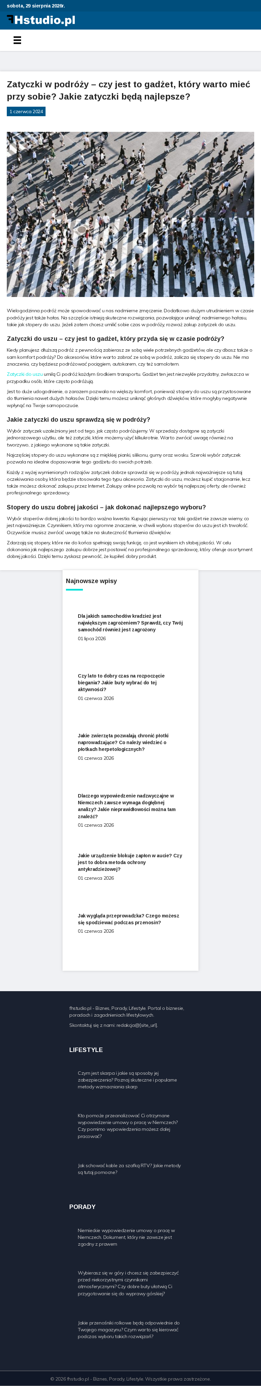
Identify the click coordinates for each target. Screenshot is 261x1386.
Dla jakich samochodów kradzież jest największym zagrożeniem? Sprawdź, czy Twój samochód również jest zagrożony (130, 623)
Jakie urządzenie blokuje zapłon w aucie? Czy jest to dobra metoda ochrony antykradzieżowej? (130, 862)
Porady (18, 122)
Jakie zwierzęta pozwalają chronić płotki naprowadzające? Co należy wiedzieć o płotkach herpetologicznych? (123, 742)
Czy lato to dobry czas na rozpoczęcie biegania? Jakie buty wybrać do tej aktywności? (121, 682)
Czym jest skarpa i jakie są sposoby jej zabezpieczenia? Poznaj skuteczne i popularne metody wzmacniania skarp (127, 1080)
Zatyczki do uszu (25, 374)
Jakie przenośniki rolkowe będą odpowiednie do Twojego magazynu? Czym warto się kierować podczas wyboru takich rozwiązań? (129, 1330)
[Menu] (17, 40)
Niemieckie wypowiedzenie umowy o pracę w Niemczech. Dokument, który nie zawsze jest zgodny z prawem (126, 1237)
